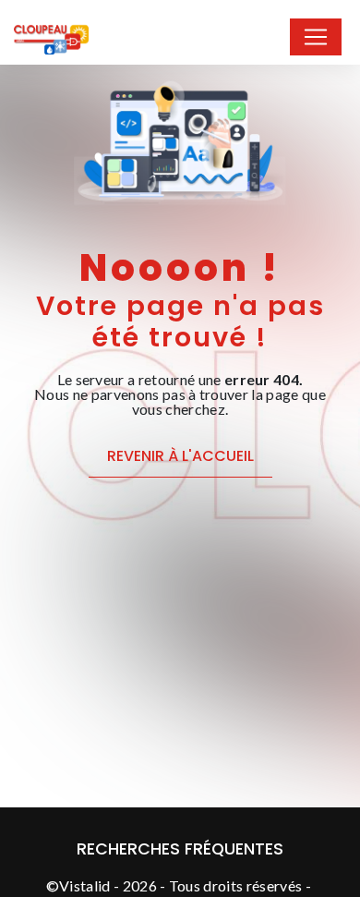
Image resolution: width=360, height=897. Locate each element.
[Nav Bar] (316, 36)
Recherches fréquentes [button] (180, 849)
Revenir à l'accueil (180, 456)
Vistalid (85, 885)
